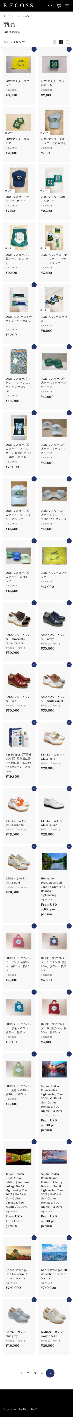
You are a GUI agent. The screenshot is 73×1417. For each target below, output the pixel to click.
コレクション (22, 16)
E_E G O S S (18, 5)
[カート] (58, 6)
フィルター (17, 42)
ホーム (7, 16)
